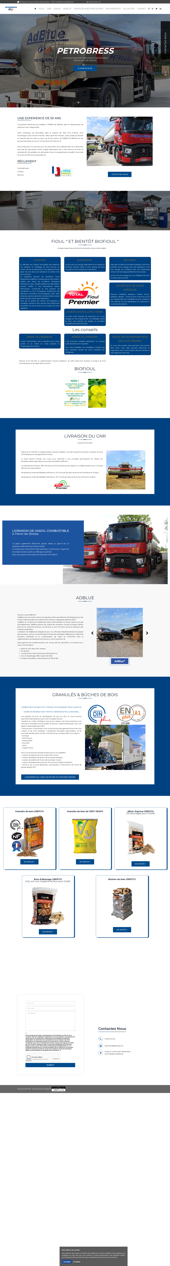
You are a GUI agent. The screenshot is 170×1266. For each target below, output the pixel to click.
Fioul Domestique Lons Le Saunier (129, 1202)
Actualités (129, 9)
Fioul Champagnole (113, 1134)
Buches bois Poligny (136, 1252)
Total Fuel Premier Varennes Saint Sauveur (151, 1181)
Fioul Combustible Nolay (108, 1165)
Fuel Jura (166, 1152)
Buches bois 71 (129, 1255)
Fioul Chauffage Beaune (32, 1172)
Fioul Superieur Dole (63, 1138)
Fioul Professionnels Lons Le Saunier (87, 1209)
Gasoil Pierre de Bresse (59, 1148)
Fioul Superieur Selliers (84, 1138)
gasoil (57, 9)
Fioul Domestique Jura (67, 1205)
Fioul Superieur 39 (25, 1143)
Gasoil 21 (52, 1150)
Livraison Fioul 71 (35, 1159)
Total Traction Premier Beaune (90, 1190)
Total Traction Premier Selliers (45, 1186)
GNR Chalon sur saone (62, 1143)
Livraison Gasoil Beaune (138, 1228)
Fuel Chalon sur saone (66, 1150)
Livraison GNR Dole (161, 1219)
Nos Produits (113, 9)
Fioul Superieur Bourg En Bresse (155, 1141)
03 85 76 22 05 (95, 2)
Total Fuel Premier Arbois (98, 1179)
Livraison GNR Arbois (60, 1221)
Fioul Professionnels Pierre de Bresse (16, 1210)
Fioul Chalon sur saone (10, 1134)
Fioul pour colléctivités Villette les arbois (17, 1238)
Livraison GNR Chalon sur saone (119, 1219)
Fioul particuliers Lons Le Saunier (70, 1216)
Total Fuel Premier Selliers (36, 1179)
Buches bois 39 (146, 1255)
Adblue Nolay (133, 1176)
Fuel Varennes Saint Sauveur (78, 1152)
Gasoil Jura (4, 1150)
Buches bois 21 (163, 1255)
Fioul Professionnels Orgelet (157, 1209)
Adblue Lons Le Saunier (31, 1176)
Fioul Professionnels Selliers (97, 1207)
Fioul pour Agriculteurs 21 (159, 1250)
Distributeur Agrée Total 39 (36, 1200)
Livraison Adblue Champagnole (14, 1233)
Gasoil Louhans (27, 1148)
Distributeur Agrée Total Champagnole (80, 1195)
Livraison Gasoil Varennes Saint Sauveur (90, 1228)
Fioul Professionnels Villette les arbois (128, 1207)
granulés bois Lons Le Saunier (38, 1259)
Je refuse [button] (76, 1262)
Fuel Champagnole (161, 1150)
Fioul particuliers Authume (126, 1217)
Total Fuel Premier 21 (91, 1184)
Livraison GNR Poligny (81, 1221)
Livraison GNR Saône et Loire (12, 1224)
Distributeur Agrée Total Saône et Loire (83, 1198)
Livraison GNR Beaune (115, 1222)
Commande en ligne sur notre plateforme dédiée (50, 777)
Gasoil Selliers (96, 1146)
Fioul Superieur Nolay (9, 1141)
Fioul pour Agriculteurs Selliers (45, 1245)
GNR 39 (31, 1146)
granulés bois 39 (163, 1261)
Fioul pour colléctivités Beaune (13, 1241)
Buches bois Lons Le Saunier (12, 1254)
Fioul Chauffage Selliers (84, 1169)
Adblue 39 (94, 1178)
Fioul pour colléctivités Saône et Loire (122, 1241)
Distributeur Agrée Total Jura (117, 1198)
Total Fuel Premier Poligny (125, 1179)
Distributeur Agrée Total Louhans (155, 1195)
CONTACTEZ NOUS (119, 174)
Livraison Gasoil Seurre (160, 1224)
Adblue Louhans (51, 1176)
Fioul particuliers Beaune (74, 1217)
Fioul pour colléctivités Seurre (103, 1236)
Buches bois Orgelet (58, 1254)
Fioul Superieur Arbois (137, 1138)
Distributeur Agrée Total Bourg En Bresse (152, 1198)
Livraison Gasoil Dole (9, 1226)
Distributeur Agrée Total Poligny (45, 1195)
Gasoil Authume (143, 1148)
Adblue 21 (105, 1178)
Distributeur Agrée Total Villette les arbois (152, 1193)
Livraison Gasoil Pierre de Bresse (58, 1228)
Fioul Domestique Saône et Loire (40, 1205)
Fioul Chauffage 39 (26, 1174)
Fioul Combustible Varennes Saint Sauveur (77, 1165)
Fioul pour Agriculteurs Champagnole (16, 1247)
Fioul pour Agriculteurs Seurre (157, 1243)
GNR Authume (135, 1145)
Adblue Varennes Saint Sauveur (112, 1176)
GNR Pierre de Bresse (55, 1145)
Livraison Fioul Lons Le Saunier (70, 1155)
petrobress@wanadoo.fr (114, 1046)
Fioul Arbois (84, 1134)
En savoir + (29, 862)
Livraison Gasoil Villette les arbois (55, 1226)
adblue (67, 9)
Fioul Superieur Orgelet (92, 1139)
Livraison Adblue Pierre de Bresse (119, 1233)
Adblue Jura (45, 1178)
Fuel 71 (23, 1153)
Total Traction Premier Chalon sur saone (122, 1184)
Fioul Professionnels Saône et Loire (45, 1212)
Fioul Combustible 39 (140, 1167)
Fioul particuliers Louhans (100, 1216)
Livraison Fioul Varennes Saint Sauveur (16, 1157)
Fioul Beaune (64, 1136)
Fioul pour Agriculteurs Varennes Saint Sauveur (20, 1248)
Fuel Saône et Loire (151, 1152)
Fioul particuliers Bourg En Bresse (35, 1219)
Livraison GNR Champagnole (105, 1221)
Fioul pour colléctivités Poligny (82, 1238)
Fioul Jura (121, 1136)
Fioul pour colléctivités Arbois (52, 1238)
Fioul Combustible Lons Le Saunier (128, 1164)
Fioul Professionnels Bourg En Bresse (106, 1212)
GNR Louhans (26, 1145)
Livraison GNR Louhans (160, 1221)
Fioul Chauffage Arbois (137, 1169)
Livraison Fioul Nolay (45, 1157)
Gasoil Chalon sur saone (54, 1146)
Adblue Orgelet (66, 1176)
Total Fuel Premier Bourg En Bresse (16, 1184)
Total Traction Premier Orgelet (118, 1188)
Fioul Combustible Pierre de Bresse (41, 1165)
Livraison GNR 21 (112, 1224)
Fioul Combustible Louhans (158, 1164)
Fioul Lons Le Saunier (133, 1134)
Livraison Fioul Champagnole (38, 1155)
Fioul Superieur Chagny (55, 1141)
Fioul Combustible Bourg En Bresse (94, 1167)
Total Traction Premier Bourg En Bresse (79, 1191)
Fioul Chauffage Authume (78, 1172)
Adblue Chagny (163, 1176)
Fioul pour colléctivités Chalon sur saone (71, 1236)
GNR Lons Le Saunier (9, 1145)
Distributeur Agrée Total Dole (85, 1193)
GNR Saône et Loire (152, 1145)
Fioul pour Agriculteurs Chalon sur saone (124, 1243)
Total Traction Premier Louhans (87, 1188)
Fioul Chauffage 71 (8, 1174)
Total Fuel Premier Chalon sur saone (129, 1178)
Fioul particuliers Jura (9, 1219)
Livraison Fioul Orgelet (126, 1155)
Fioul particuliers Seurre (63, 1214)
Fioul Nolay (52, 1136)
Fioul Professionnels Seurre (47, 1207)
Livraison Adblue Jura (130, 1235)
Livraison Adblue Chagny (55, 1235)
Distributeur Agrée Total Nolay (126, 1197)
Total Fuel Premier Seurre (158, 1178)
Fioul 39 (158, 1136)
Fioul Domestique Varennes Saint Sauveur (77, 1203)
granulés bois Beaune (9, 1261)
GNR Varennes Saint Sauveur (78, 1145)
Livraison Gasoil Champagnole (127, 1226)
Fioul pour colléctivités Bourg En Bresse (17, 1243)
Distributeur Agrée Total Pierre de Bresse (48, 1197)
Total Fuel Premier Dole (10, 1179)
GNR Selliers (101, 1143)
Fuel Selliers (103, 1150)
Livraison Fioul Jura (162, 1157)
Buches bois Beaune (161, 1254)
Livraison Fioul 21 (66, 1159)
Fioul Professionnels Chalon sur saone (16, 1207)
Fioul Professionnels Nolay (95, 1210)
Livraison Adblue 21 (44, 1236)
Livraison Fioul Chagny (89, 1157)
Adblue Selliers (110, 1174)
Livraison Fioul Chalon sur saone (54, 1153)
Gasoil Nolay (102, 1148)
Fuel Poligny (146, 1150)
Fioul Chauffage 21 (44, 1174)
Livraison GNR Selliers (9, 1221)
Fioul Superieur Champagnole (13, 1139)
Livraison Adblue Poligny (159, 1231)
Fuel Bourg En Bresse (9, 1153)
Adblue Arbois (148, 1174)
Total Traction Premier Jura (47, 1191)
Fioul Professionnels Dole (72, 1207)
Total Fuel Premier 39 (68, 1184)
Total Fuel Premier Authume (97, 1183)
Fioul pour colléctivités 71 (47, 1243)
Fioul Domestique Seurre (115, 1200)
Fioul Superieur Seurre (41, 1138)
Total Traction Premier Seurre (157, 1184)
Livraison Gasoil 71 (121, 1229)
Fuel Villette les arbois (119, 1150)
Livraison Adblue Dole (62, 1231)
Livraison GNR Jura (35, 1224)
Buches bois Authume (32, 1255)
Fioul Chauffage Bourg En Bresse (155, 1172)
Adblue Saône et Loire (28, 1178)
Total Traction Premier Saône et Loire (16, 1191)
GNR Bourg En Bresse (9, 1146)
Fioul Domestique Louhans (158, 1202)
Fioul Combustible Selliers (158, 1162)
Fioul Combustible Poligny (68, 1164)
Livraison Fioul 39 (50, 1159)
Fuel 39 (29, 1153)
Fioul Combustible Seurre (113, 1162)
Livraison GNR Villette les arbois (34, 1221)
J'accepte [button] (67, 1262)
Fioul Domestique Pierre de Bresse (40, 1203)
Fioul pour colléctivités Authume (83, 1241)
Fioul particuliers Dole (84, 1214)
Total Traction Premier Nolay (58, 1190)
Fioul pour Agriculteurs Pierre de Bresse (152, 1247)
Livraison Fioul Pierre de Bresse (156, 1155)
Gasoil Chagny (129, 1148)
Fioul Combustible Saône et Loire (41, 1167)
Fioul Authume (90, 1136)
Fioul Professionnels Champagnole (48, 1209)
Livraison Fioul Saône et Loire (138, 1157)
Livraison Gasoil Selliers (29, 1226)
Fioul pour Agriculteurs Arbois (122, 1245)
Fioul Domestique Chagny (158, 1203)
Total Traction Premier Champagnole (16, 1188)
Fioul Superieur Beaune (31, 1141)
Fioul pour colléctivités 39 (71, 1243)
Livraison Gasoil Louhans (10, 1228)
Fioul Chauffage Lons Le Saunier (43, 1171)
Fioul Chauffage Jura (130, 1172)
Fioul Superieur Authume (79, 1141)
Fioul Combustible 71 (121, 1167)
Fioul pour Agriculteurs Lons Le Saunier (53, 1247)
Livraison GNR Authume (159, 1222)
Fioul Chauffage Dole (63, 1169)
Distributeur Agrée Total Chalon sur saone (18, 1193)
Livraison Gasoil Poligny (103, 1226)
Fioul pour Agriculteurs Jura (47, 1250)
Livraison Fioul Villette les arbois (137, 1153)
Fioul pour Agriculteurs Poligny (156, 1245)
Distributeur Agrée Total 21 (60, 1200)
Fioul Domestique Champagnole (97, 1202)
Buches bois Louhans (37, 1254)
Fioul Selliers (50, 1134)
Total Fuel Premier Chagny (67, 1183)
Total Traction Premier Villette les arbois (84, 1186)
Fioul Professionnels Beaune (126, 1210)
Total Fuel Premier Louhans (48, 1181)
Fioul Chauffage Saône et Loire (105, 1172)
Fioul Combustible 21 (161, 1167)
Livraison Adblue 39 (26, 1236)
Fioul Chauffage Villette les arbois (110, 1169)
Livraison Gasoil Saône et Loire (40, 1229)
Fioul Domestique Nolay (108, 1203)
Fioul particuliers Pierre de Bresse (155, 1216)
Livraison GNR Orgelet (9, 1222)
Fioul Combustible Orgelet (11, 1165)
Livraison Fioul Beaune (66, 1157)
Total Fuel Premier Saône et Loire (129, 1183)
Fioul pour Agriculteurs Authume (155, 1248)
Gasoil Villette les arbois (114, 1146)
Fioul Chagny (77, 1136)
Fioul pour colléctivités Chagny (48, 1241)
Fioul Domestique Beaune (133, 1203)
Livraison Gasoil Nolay (117, 1228)
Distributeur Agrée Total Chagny (14, 1198)
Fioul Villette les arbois (67, 1134)
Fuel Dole (93, 1150)
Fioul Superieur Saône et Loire (105, 1141)
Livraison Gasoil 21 (162, 1229)
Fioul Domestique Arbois (44, 1202)
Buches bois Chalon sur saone (13, 1252)
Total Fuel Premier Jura (160, 1183)
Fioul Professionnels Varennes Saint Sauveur (58, 1210)
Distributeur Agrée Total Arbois (13, 1195)
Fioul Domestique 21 (161, 1205)
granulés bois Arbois (138, 1257)
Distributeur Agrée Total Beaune (155, 1197)
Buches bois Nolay (141, 1254)
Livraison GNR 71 (80, 1224)
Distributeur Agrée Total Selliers (116, 1193)
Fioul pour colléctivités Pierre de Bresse (79, 1240)
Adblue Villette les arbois (130, 1174)
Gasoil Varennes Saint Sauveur (83, 1148)
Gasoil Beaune (115, 1148)
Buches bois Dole (54, 1252)
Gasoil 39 (44, 1150)
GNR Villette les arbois (117, 1143)
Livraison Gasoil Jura (66, 1229)
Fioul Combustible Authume (12, 1167)
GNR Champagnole (161, 1143)
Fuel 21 (36, 1153)
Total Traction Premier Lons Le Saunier (53, 1188)
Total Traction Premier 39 (135, 1191)
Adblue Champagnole (10, 1176)
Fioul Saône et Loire (107, 1136)
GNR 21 (40, 1146)
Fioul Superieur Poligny (160, 1138)
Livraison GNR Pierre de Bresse (35, 1222)
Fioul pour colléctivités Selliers (157, 1236)
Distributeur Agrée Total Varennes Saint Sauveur (90, 1197)
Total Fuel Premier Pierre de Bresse (111, 1181)
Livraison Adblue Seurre (41, 1231)
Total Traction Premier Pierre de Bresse (153, 1188)
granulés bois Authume (53, 1261)
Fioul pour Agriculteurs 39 (134, 1250)
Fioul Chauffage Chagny (55, 1172)
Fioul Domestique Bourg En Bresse (94, 1205)
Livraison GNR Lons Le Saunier (134, 1221)
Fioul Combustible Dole (136, 1162)
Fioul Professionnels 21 (10, 1214)
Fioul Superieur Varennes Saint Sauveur (153, 1139)
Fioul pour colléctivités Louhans (14, 1240)
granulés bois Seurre (41, 1257)
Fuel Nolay (97, 1152)
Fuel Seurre (82, 1150)
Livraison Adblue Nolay (10, 1235)
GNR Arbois (134, 1143)
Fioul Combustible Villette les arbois (15, 1164)
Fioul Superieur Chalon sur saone (14, 1138)
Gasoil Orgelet (41, 1148)
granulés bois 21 (7, 1262)
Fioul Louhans (150, 1134)
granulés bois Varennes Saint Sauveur (135, 1259)
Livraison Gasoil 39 (142, 1229)
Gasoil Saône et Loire (161, 1148)
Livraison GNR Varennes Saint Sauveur (67, 1222)
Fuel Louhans (26, 1152)
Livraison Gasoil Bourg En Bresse (94, 1229)
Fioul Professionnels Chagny (157, 1210)
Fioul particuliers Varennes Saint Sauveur (18, 1217)
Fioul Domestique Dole (137, 1200)
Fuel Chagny (122, 1152)
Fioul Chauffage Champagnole (13, 1171)
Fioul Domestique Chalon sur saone (88, 1200)
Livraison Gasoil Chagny (160, 1228)
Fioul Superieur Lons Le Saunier (42, 1139)
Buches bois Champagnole (158, 1252)
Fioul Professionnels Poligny (12, 1209)
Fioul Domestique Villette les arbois (15, 1202)
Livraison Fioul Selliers (114, 1153)
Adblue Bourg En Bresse (65, 1178)
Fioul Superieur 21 (42, 1143)
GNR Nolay (97, 1145)
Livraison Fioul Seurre (77, 1153)
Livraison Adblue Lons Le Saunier (43, 1233)
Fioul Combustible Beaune (133, 1165)
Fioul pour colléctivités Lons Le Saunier (153, 1238)
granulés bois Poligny (160, 1257)
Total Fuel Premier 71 (45, 1184)
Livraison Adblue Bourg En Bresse (155, 1235)
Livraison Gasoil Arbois (81, 1226)
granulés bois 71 (146, 1261)
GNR (49, 9)
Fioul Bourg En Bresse (136, 1136)
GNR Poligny (145, 1143)
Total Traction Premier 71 (110, 1191)
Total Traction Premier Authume (156, 1190)
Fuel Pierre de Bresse (55, 1152)
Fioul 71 (151, 1136)
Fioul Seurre (27, 1134)
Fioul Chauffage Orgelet (92, 1171)
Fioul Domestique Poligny (68, 1202)
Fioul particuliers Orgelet (126, 1216)
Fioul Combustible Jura (67, 1167)
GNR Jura (166, 1145)
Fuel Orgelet (38, 1152)
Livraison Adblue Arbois (137, 1231)
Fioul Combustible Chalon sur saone (86, 1162)
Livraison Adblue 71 (8, 1236)
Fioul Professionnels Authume (13, 1212)
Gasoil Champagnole (161, 1146)
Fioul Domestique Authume (12, 1205)
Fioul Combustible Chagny (158, 1165)
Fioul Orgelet (164, 1134)
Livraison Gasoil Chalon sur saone (135, 1224)
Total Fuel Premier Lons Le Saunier (15, 1181)
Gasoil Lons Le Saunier (9, 1148)
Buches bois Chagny (9, 1255)
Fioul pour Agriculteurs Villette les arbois (84, 1245)
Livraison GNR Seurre (143, 1219)
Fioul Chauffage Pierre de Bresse (119, 1171)
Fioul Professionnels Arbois (158, 1207)
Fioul (42, 9)
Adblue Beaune (148, 1176)
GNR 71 (24, 1146)
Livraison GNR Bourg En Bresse (57, 1224)
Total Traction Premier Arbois (122, 1186)
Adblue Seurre (83, 1174)
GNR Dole (89, 1143)
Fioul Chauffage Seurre (41, 1169)
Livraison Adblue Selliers (84, 1231)
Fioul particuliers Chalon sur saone (36, 1214)
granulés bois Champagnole (12, 1259)
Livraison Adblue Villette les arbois (111, 1231)
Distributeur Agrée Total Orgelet (14, 1197)
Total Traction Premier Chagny (122, 1190)
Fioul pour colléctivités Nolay (157, 1240)
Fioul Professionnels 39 (160, 1212)
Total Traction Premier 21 (159, 1191)
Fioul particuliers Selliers (106, 1214)
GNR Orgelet (38, 1145)
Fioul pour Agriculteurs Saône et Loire (16, 1250)
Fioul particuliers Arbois (160, 1214)
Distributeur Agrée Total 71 (11, 1200)
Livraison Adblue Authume (78, 1235)
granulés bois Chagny (30, 1261)
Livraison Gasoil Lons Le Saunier (156, 1226)
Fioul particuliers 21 (95, 1219)
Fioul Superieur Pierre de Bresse (119, 1139)
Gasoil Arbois (131, 1146)
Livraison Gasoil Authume (11, 1229)
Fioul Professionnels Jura (75, 1212)
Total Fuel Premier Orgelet (78, 1181)
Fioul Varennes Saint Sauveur (33, 1136)
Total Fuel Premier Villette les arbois (67, 1179)
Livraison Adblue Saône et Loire (105, 1235)
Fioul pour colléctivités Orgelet (44, 1240)
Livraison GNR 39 (96, 1224)
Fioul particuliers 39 (77, 1219)
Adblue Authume (7, 1178)
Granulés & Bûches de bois (88, 9)
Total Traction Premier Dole (12, 1186)
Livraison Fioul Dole (95, 1153)
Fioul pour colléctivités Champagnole (115, 1238)
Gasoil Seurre (72, 1146)
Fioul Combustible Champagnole (97, 1164)
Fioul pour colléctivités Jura (158, 1241)
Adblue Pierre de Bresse (86, 1176)
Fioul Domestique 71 (121, 1205)
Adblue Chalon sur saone (65, 1174)
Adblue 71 (82, 1178)
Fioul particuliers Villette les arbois (133, 1214)
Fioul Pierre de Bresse (9, 1136)
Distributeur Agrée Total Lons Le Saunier (119, 1195)
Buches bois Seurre (36, 1252)
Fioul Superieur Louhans (69, 1139)
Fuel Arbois (135, 1150)
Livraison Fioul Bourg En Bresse (13, 1159)
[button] (109, 469)
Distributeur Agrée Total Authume (47, 1198)
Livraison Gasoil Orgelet (32, 1228)
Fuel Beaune (109, 1152)
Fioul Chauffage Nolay (9, 1172)
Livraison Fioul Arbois (161, 1153)
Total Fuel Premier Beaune (39, 1183)
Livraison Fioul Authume (112, 1157)
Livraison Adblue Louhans (69, 1233)
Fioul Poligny (97, 1134)
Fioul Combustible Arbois (44, 1164)
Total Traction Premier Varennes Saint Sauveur (20, 1190)
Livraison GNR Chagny (137, 1222)
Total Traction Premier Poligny (157, 1186)
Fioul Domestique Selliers (159, 1200)
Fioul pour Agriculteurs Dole (12, 1245)
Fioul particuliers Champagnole (39, 1216)
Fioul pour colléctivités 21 (94, 1243)
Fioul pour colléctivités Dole (130, 1236)
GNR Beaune (109, 1145)
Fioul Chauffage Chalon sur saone (14, 1169)
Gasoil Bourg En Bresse (20, 1150)
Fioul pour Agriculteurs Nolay (59, 1248)
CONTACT (141, 9)
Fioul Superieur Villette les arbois (111, 1138)
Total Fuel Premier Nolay (11, 1183)
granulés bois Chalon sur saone (13, 1257)
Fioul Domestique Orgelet (11, 1203)
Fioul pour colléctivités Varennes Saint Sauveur (120, 1240)
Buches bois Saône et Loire (58, 1255)
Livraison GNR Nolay (95, 1222)
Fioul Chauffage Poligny (159, 1169)
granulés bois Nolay (161, 1259)
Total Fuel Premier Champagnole (155, 1179)
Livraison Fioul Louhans (100, 1155)
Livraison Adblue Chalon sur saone (15, 1231)
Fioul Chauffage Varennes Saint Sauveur (152, 1171)
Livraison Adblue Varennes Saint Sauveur (152, 1233)
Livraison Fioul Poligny (9, 1155)
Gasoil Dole (84, 1146)
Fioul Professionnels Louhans (124, 1209)
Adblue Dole (97, 1174)
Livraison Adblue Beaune (32, 1235)
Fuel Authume (135, 1152)
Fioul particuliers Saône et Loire (156, 1217)
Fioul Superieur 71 (8, 1143)
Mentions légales (43, 1089)
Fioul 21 (167, 1136)
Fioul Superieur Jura (130, 1141)
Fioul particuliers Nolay (49, 1217)
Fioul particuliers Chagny (100, 1217)
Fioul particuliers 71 (59, 1219)
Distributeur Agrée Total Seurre (54, 1193)
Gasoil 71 (35, 1150)
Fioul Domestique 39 (141, 1205)
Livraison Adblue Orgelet (92, 1233)
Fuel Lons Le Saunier (9, 1152)
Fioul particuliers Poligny (10, 1216)
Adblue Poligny (163, 1174)
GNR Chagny (122, 1145)
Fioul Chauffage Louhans (69, 1171)
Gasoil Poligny (144, 1146)
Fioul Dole (38, 1134)
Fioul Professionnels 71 (136, 1212)
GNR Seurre (78, 1143)
